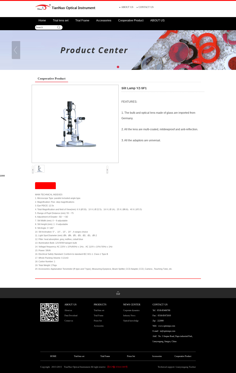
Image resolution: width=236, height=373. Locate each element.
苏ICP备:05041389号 (117, 367)
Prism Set (98, 321)
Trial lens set (60, 20)
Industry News (129, 315)
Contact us (68, 321)
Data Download (70, 315)
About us (68, 310)
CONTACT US (146, 7)
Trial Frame (82, 20)
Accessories (103, 20)
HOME (53, 356)
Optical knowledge (131, 321)
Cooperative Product (130, 20)
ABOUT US (127, 7)
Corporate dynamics (131, 310)
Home (42, 20)
